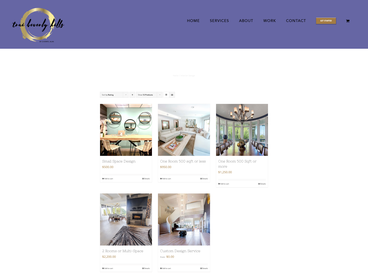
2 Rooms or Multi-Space (122, 251)
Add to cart (108, 178)
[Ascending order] (132, 95)
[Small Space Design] (126, 130)
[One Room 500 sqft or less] (184, 130)
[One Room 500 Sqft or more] (242, 130)
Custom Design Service (180, 251)
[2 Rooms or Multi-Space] (126, 219)
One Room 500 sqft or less (183, 161)
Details (147, 178)
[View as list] (172, 95)
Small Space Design (119, 161)
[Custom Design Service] (184, 219)
